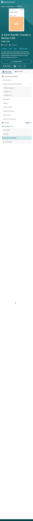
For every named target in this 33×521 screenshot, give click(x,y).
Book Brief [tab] (20, 71)
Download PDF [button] (17, 61)
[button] (15, 66)
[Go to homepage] (8, 2)
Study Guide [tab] (7, 71)
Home (3, 6)
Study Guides (10, 6)
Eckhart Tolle (5, 41)
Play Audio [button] (8, 66)
